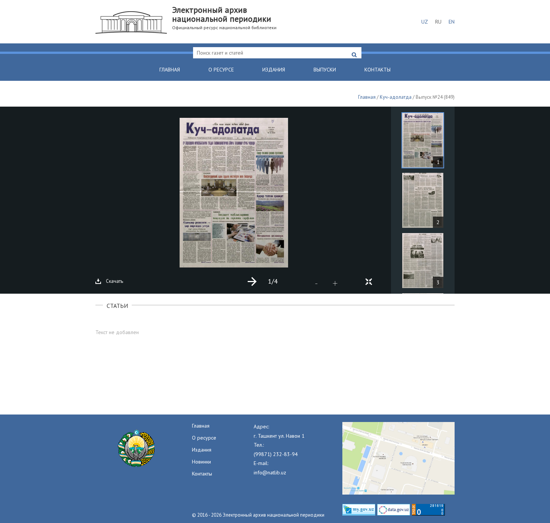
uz (424, 21)
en (452, 21)
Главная (169, 69)
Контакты (377, 69)
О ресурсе (221, 69)
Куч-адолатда (396, 97)
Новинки (201, 461)
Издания (273, 69)
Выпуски (325, 69)
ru (438, 21)
